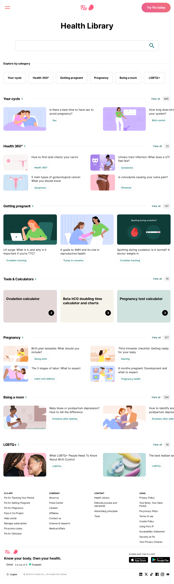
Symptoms (127, 167)
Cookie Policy (146, 521)
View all (155, 98)
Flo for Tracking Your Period (19, 497)
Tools (97, 516)
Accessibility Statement (152, 531)
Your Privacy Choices (150, 541)
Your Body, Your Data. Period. (151, 504)
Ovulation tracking (16, 260)
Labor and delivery (44, 378)
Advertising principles (106, 511)
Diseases (126, 187)
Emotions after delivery (65, 418)
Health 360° (41, 77)
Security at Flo (147, 536)
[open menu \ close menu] (7, 7)
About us (54, 497)
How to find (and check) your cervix (54, 157)
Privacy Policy (147, 497)
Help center (10, 518)
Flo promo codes (13, 528)
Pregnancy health (131, 378)
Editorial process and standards (105, 504)
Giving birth (40, 358)
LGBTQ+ (154, 77)
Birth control (158, 120)
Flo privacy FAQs (148, 511)
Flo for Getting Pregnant (17, 502)
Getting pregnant (71, 77)
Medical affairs (57, 528)
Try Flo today (156, 7)
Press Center (56, 502)
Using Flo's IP (146, 526)
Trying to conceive (73, 260)
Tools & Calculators (18, 279)
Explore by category (16, 63)
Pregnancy (101, 77)
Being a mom (128, 77)
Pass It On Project (13, 513)
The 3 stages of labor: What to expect (56, 368)
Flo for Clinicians (13, 533)
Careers (53, 507)
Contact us (55, 518)
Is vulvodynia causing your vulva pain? (143, 177)
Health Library (87, 26)
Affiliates (53, 513)
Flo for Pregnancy (13, 507)
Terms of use (146, 516)
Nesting (125, 358)
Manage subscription (15, 523)
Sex (54, 120)
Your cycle (15, 77)
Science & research (59, 523)
